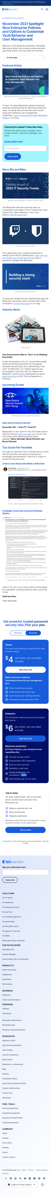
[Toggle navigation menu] (47, 9)
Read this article (9, 376)
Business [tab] (33, 633)
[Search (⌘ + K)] (42, 9)
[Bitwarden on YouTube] (25, 1178)
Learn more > (8, 4)
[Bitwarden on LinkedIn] (30, 1178)
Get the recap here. (18, 215)
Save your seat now (26, 434)
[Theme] (42, 1184)
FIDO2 (21, 374)
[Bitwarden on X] (6, 1178)
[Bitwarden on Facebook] (35, 1178)
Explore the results (22, 303)
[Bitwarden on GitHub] (21, 1178)
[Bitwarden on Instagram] (40, 1178)
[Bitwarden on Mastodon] (44, 1178)
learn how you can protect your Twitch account (25, 256)
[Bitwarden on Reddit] (11, 1178)
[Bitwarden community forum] (16, 1178)
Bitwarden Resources (13, 18)
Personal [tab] (18, 633)
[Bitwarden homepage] (10, 9)
